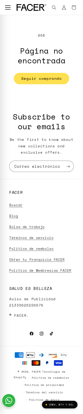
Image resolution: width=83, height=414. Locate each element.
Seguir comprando (41, 78)
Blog (13, 215)
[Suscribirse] (68, 166)
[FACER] (31, 7)
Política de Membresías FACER (40, 270)
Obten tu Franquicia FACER (37, 259)
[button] (54, 7)
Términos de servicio (31, 237)
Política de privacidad (44, 385)
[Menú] (8, 7)
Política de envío (44, 400)
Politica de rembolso (31, 248)
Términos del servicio (44, 392)
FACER (36, 372)
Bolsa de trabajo (27, 226)
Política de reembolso (50, 378)
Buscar (16, 205)
